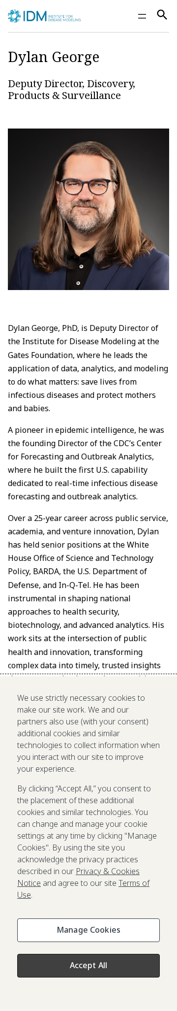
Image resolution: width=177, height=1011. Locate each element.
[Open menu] (142, 16)
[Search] (162, 16)
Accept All (89, 965)
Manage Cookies (88, 929)
